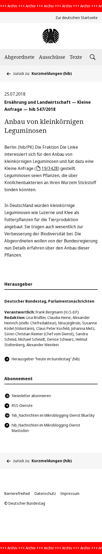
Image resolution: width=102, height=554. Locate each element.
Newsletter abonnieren (31, 395)
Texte (76, 57)
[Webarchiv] (51, 36)
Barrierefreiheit (17, 493)
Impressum (69, 493)
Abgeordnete (19, 57)
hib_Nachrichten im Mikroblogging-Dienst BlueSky (53, 415)
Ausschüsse (52, 57)
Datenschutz (45, 493)
